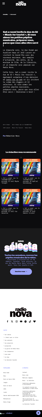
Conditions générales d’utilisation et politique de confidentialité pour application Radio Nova (29, 394)
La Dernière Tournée (28, 404)
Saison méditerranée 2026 (11, 395)
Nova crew (25, 375)
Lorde (5, 392)
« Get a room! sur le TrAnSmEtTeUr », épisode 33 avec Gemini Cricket (31, 210)
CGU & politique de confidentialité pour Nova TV (30, 400)
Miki (4, 376)
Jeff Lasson (6, 127)
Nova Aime (6, 372)
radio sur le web (14, 80)
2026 (4, 389)
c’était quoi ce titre (11, 337)
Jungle (5, 382)
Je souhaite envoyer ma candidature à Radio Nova (30, 388)
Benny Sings (6, 402)
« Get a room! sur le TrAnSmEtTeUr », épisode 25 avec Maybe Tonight (10, 180)
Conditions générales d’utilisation (28, 384)
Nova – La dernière (28, 380)
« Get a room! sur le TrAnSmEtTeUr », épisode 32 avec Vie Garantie (9, 210)
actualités (8, 346)
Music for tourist (17, 127)
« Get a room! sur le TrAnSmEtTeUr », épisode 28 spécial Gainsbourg (31, 180)
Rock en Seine (7, 385)
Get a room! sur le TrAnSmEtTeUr (22, 124)
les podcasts (8, 340)
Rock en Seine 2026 (9, 379)
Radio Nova (28, 127)
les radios (8, 334)
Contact (24, 372)
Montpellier (6, 398)
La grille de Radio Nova (12, 348)
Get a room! (6, 124)
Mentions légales (27, 377)
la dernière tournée (11, 360)
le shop (7, 357)
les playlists (9, 343)
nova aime (7, 354)
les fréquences (9, 351)
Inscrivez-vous (20, 271)
